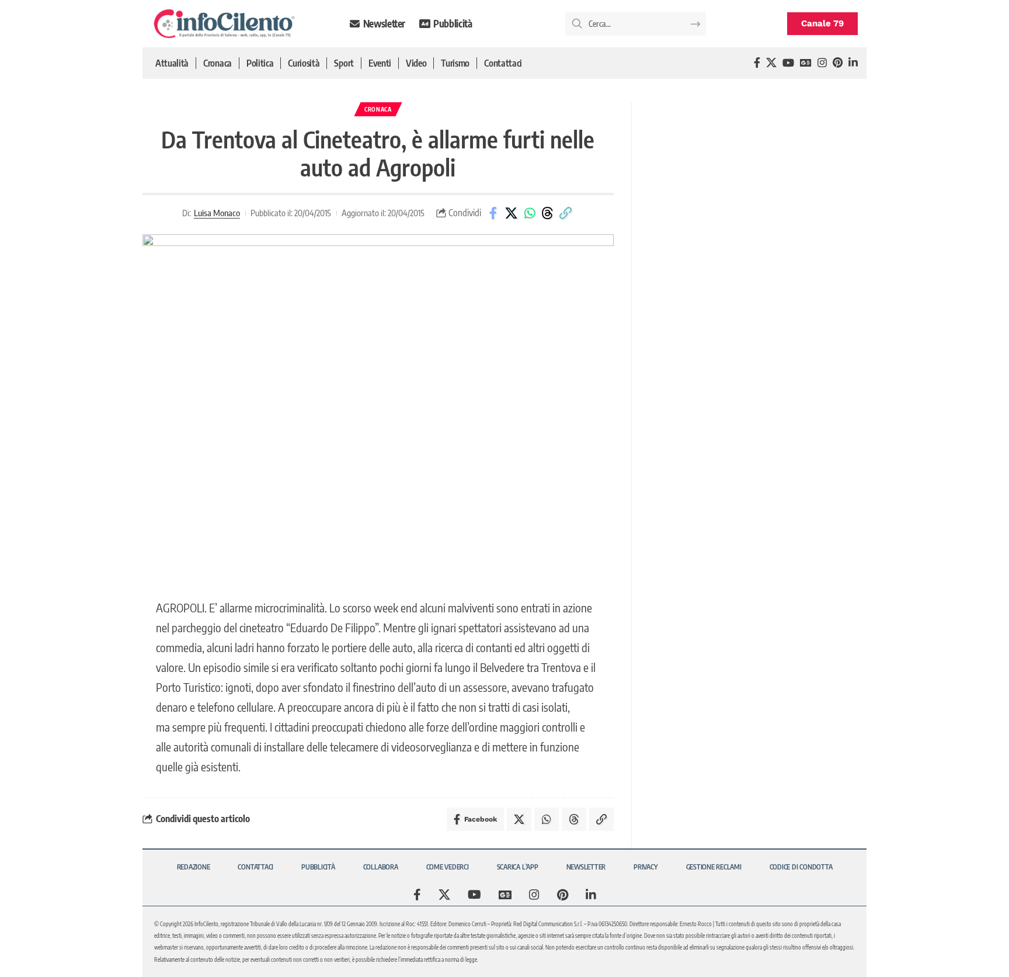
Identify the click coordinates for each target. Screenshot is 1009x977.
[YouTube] (788, 63)
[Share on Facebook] (493, 213)
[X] (771, 63)
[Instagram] (822, 63)
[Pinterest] (838, 63)
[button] (566, 213)
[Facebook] (757, 63)
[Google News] (806, 63)
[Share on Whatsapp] (529, 213)
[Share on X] (511, 213)
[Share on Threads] (548, 213)
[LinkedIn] (853, 63)
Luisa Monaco (217, 212)
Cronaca (378, 109)
